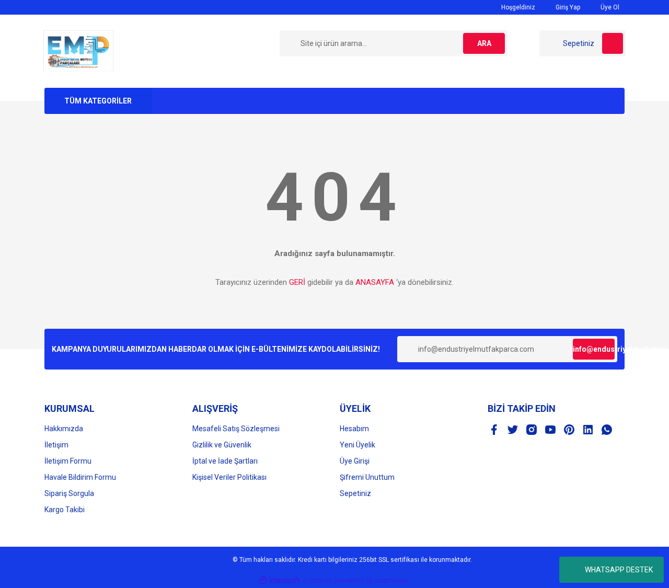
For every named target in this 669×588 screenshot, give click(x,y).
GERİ (297, 282)
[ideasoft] (280, 580)
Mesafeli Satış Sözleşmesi (236, 428)
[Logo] (78, 50)
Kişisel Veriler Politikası (229, 477)
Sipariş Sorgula (69, 493)
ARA (484, 43)
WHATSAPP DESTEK (619, 570)
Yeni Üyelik (357, 445)
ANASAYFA (374, 282)
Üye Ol (609, 7)
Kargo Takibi (64, 509)
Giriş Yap (567, 7)
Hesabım (354, 428)
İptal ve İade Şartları (225, 461)
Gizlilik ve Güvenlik (221, 445)
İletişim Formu (67, 461)
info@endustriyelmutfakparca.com (594, 349)
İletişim (56, 445)
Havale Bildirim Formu (80, 477)
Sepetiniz (355, 493)
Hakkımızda (63, 428)
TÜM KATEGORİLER (98, 101)
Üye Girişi (355, 461)
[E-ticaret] (333, 580)
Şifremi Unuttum (367, 477)
